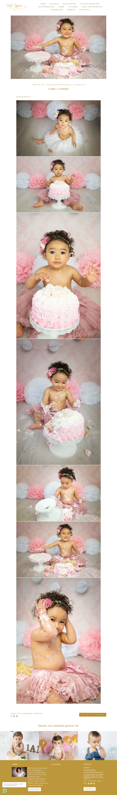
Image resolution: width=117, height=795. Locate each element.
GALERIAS (54, 4)
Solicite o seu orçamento (93, 714)
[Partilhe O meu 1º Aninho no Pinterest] (17, 716)
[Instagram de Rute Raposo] (86, 783)
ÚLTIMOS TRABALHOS (89, 4)
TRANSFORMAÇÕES (46, 7)
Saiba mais (34, 789)
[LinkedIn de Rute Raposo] (94, 783)
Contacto (89, 789)
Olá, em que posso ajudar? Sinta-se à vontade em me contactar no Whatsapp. (13, 784)
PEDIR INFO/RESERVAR (92, 7)
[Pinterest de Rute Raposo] (88, 783)
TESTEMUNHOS (56, 9)
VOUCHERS (73, 7)
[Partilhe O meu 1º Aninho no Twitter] (14, 716)
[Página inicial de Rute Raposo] (17, 7)
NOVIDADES (84, 9)
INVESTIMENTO (69, 4)
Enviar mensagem (90, 770)
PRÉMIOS (71, 9)
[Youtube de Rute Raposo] (91, 783)
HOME (43, 4)
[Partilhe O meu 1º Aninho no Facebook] (11, 716)
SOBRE (61, 7)
